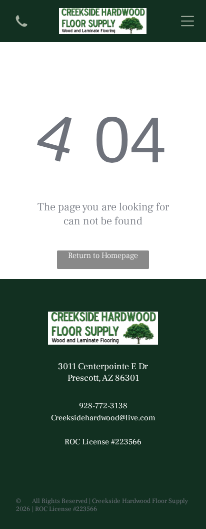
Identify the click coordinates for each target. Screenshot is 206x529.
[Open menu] (187, 21)
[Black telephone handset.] (21, 28)
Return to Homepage (103, 255)
